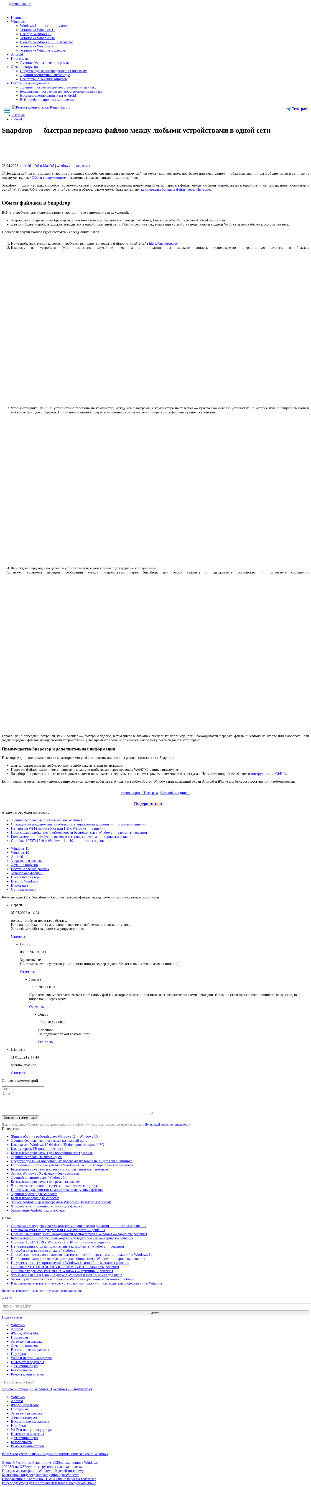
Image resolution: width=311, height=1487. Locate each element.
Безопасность (21, 1370)
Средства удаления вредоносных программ (53, 71)
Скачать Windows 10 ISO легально (46, 42)
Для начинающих (24, 1366)
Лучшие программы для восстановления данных (58, 87)
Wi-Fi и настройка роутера (31, 1358)
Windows (18, 21)
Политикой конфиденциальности (167, 1124)
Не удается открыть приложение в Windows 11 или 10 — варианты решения (70, 1263)
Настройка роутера (25, 877)
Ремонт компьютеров (27, 1374)
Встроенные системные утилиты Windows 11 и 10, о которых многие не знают (72, 1165)
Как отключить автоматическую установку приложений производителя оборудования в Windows (87, 1283)
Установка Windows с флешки (43, 50)
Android (17, 54)
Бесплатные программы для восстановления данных (61, 91)
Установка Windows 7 (36, 46)
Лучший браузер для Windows (34, 1194)
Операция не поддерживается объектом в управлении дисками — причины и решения (78, 824)
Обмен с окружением (48, 177)
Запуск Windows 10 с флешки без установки (45, 1173)
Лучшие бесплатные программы (45, 63)
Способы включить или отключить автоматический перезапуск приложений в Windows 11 (81, 1254)
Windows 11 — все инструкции (44, 26)
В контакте (19, 885)
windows (63, 166)
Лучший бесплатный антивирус (45, 75)
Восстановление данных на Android (48, 95)
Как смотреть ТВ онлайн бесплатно (38, 1149)
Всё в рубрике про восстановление (47, 99)
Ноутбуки (18, 1354)
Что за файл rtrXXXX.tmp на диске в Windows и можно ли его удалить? (66, 1275)
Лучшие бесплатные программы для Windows (46, 820)
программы (81, 166)
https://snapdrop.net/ (163, 243)
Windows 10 (20, 852)
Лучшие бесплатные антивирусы (36, 1157)
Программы (20, 58)
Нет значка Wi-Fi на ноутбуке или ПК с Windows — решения (58, 828)
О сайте (7, 1298)
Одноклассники (23, 889)
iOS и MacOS (43, 166)
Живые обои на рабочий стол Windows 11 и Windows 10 (54, 1136)
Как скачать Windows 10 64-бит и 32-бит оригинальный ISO (57, 1145)
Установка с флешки (27, 873)
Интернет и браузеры (27, 1362)
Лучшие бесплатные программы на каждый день (49, 1140)
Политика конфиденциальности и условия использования (42, 1290)
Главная (17, 17)
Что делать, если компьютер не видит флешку (46, 1206)
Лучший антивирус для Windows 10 (38, 1177)
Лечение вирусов (24, 67)
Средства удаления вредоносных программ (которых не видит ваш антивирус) (72, 1161)
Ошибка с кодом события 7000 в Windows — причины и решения (62, 1271)
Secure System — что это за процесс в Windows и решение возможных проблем (72, 1279)
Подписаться (12, 1317)
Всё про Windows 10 (35, 34)
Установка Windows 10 (37, 38)
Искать (155, 1313)
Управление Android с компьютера (38, 1210)
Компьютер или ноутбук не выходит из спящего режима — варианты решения (72, 836)
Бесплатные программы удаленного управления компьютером (59, 1169)
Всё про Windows (24, 881)
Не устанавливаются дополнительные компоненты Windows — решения (67, 1246)
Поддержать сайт (148, 804)
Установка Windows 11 (37, 30)
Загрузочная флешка (27, 861)
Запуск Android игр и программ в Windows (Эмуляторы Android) (61, 1202)
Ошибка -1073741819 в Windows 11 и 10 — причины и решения (60, 841)
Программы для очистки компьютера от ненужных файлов (57, 1190)
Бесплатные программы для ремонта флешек (46, 1181)
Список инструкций (17, 1389)
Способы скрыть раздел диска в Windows (43, 1250)
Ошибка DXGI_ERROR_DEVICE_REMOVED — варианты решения (65, 1267)
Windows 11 (20, 848)
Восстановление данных (30, 83)
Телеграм (299, 109)
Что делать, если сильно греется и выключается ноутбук (54, 1186)
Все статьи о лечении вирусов (43, 79)
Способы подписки (175, 793)
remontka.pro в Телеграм (139, 793)
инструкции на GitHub (268, 774)
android (25, 166)
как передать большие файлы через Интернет (176, 189)
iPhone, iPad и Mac (25, 1333)
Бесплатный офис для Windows (35, 1198)
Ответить (18, 936)
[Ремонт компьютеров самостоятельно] (30, 5)
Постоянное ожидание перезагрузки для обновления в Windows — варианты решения (78, 1259)
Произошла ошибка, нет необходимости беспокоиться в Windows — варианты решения (79, 832)
